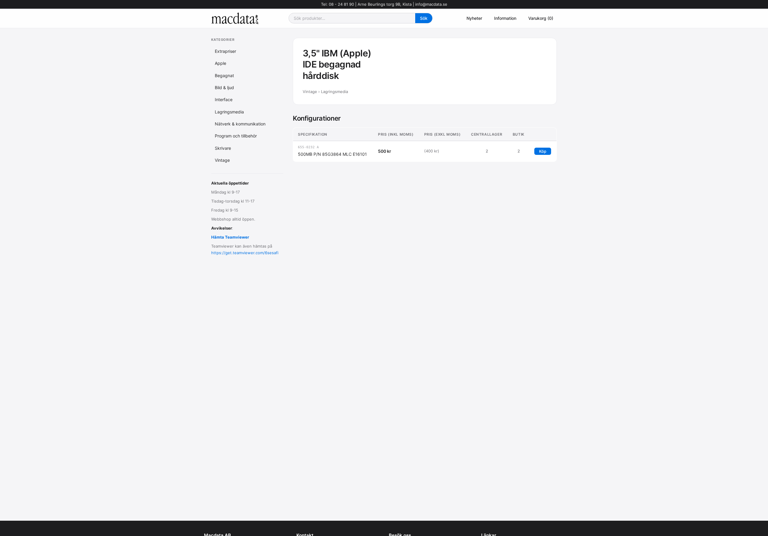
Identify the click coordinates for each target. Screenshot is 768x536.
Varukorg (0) (540, 18)
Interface (223, 99)
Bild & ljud (224, 87)
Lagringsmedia (229, 111)
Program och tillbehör (236, 135)
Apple (220, 63)
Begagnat (224, 75)
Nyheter (474, 18)
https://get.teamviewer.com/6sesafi (244, 252)
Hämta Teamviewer (230, 237)
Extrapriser (225, 51)
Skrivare (223, 148)
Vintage (222, 160)
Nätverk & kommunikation (240, 123)
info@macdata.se (431, 4)
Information (505, 18)
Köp (542, 151)
